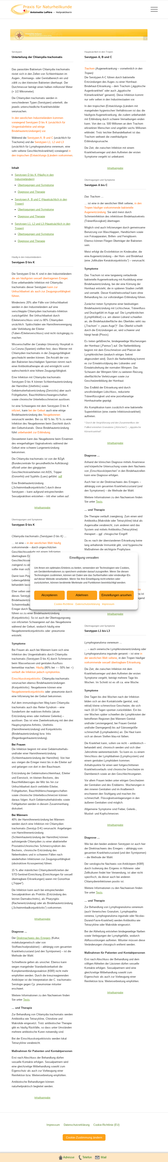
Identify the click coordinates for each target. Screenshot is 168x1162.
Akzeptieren (49, 595)
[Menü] (152, 9)
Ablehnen (82, 595)
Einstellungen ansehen (116, 595)
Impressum (108, 604)
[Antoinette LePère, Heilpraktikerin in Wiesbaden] (41, 9)
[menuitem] (152, 9)
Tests (26, 999)
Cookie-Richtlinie (63, 604)
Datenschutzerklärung (87, 604)
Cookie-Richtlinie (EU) (106, 1124)
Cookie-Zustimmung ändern (84, 1137)
